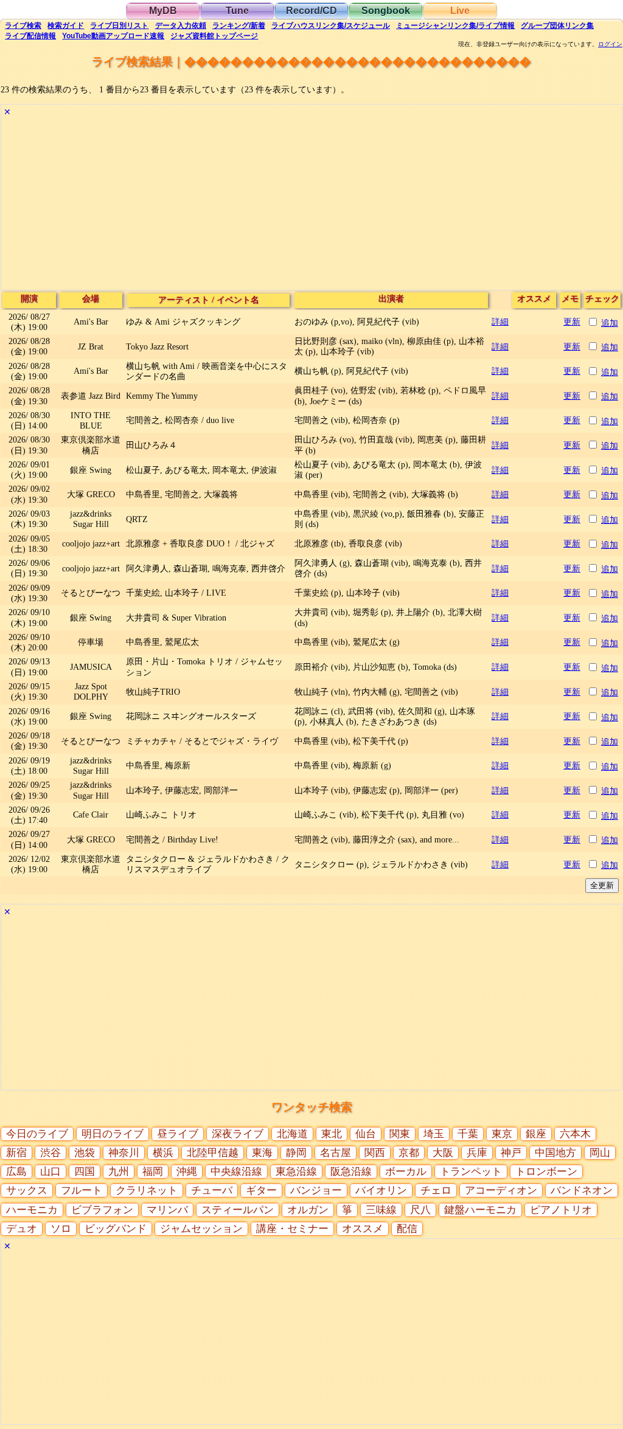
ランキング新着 (238, 25)
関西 (374, 1153)
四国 (84, 1171)
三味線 (381, 1210)
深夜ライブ (237, 1134)
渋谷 (50, 1153)
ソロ (60, 1228)
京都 (409, 1153)
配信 (30, 36)
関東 (399, 1134)
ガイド (65, 25)
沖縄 (186, 1171)
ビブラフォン (102, 1210)
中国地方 (555, 1153)
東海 (262, 1153)
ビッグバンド (116, 1228)
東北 (331, 1134)
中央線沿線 (236, 1171)
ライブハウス (330, 25)
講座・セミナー (292, 1228)
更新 (571, 321)
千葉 (468, 1134)
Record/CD (311, 10)
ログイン (610, 44)
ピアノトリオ (561, 1210)
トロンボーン (546, 1171)
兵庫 (477, 1153)
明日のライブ (113, 1134)
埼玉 (433, 1134)
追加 (609, 323)
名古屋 (335, 1153)
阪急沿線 (351, 1171)
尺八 (420, 1210)
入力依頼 (180, 25)
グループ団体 (557, 25)
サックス (26, 1190)
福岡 (152, 1171)
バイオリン (381, 1190)
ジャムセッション (201, 1228)
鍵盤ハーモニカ (480, 1210)
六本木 (575, 1134)
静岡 (296, 1153)
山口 (50, 1171)
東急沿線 (296, 1171)
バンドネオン (582, 1190)
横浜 (163, 1153)
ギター (261, 1190)
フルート (81, 1190)
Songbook (385, 10)
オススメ (362, 1228)
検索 (23, 25)
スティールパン (237, 1210)
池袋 (84, 1153)
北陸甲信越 (212, 1153)
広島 (16, 1171)
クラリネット (147, 1190)
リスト (119, 25)
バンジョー (316, 1190)
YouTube (113, 36)
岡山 (600, 1153)
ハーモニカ (32, 1210)
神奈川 (123, 1153)
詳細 (500, 321)
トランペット (471, 1171)
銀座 (536, 1134)
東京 (502, 1134)
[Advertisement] (311, 205)
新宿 (16, 1153)
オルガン (308, 1210)
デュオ (21, 1228)
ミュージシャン (455, 25)
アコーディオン (501, 1190)
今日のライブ (37, 1134)
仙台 (365, 1134)
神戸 (511, 1153)
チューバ (211, 1190)
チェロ (435, 1190)
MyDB (163, 10)
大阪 (443, 1153)
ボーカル (405, 1171)
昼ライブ (177, 1134)
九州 (118, 1171)
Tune (237, 10)
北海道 (292, 1134)
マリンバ (167, 1210)
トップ (214, 36)
